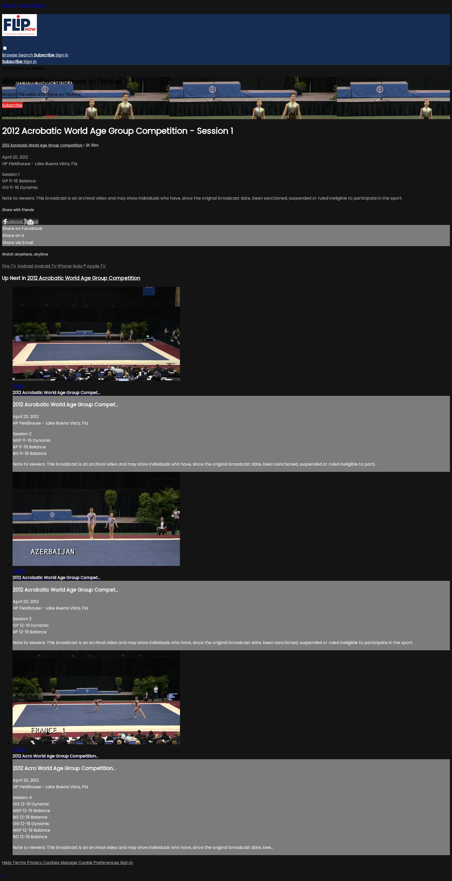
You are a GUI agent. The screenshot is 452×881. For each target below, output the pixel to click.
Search (26, 55)
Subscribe (12, 105)
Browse (10, 55)
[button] (5, 48)
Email (32, 222)
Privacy (35, 863)
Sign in (61, 55)
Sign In (30, 62)
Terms (20, 863)
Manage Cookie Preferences (90, 863)
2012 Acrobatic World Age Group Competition (42, 145)
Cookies (51, 863)
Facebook (13, 222)
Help (7, 863)
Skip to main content (23, 5)
